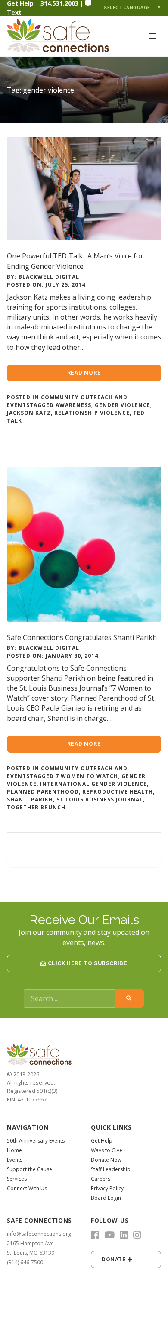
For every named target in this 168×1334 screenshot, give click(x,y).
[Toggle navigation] (152, 36)
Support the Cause (29, 1169)
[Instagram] (137, 1235)
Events (14, 1159)
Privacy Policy (107, 1188)
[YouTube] (109, 1235)
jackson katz (29, 413)
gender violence (122, 405)
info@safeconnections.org (39, 1233)
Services (17, 1178)
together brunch (36, 807)
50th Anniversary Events (36, 1140)
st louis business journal (99, 799)
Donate (115, 1259)
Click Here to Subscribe (86, 963)
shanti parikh (30, 799)
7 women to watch (87, 776)
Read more (84, 373)
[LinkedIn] (124, 1235)
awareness (73, 405)
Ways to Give (106, 1150)
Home (14, 1150)
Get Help (101, 1140)
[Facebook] (95, 1235)
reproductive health (117, 791)
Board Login (106, 1198)
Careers (100, 1178)
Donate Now (106, 1159)
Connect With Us (27, 1188)
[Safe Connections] (50, 36)
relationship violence (92, 413)
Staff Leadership (111, 1169)
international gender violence (93, 784)
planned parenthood (43, 791)
